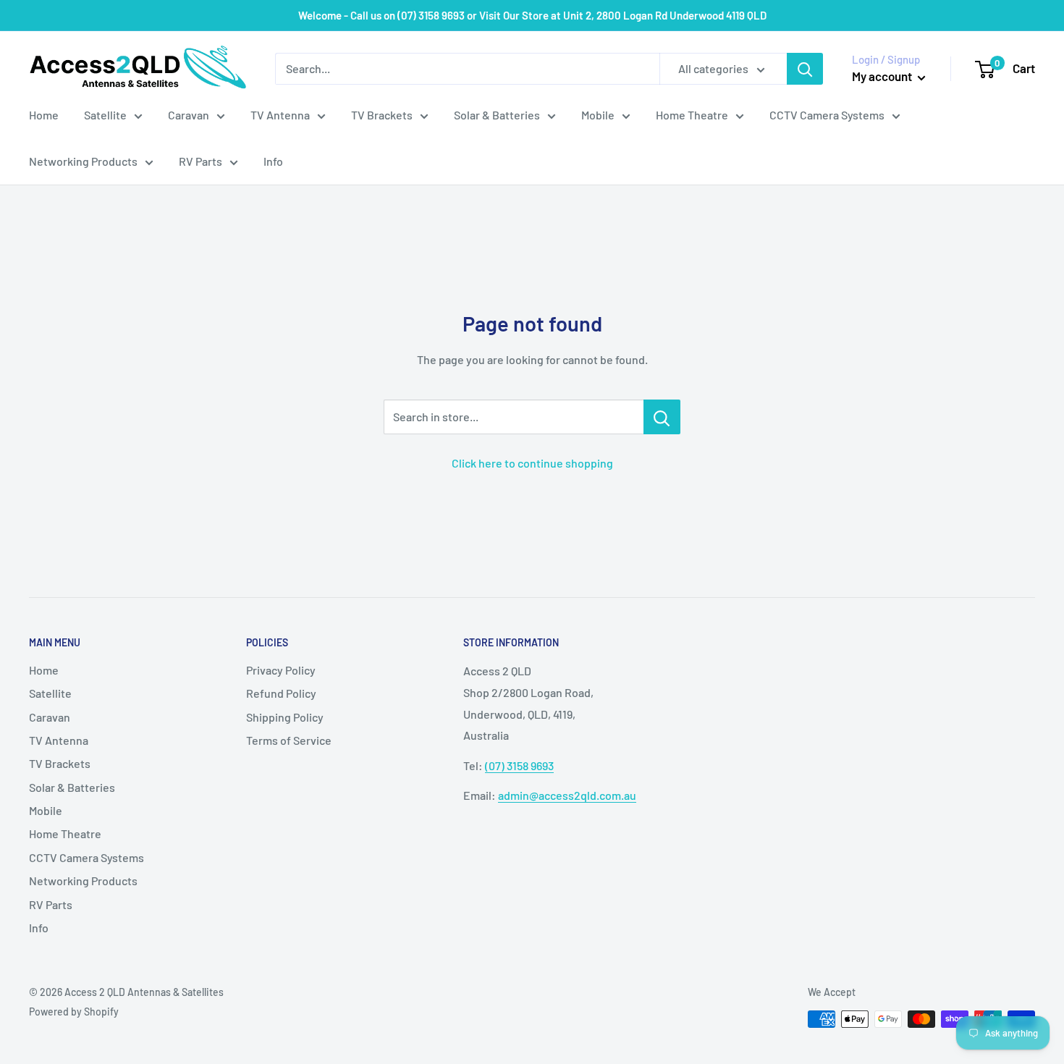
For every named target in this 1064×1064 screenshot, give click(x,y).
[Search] (805, 69)
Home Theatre (692, 115)
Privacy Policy (281, 670)
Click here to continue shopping (532, 463)
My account (883, 76)
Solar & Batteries (497, 115)
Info (273, 161)
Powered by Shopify (74, 1011)
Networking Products (83, 161)
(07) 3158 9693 (519, 765)
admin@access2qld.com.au (567, 795)
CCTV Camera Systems (826, 115)
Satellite (105, 115)
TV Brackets (382, 115)
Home (44, 115)
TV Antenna (280, 115)
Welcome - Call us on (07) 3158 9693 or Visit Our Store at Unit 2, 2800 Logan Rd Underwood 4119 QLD (532, 15)
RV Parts (200, 161)
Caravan (188, 115)
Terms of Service (289, 740)
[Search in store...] (661, 417)
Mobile (598, 115)
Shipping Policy (285, 717)
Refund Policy (281, 693)
